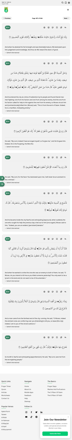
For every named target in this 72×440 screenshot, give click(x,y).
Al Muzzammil (6, 429)
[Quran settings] (2, 178)
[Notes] (52, 27)
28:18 (7, 193)
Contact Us (5, 398)
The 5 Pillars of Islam (55, 392)
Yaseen (3, 414)
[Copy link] (61, 27)
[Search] (62, 3)
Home (26, 386)
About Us (27, 389)
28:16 (7, 121)
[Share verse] (65, 27)
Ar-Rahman (5, 420)
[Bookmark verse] (57, 27)
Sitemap (27, 401)
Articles (4, 392)
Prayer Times (6, 386)
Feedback (27, 395)
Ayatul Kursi (5, 411)
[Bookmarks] (66, 3)
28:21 (7, 337)
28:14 (7, 27)
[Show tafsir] (48, 27)
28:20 (7, 292)
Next (65, 18)
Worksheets (5, 395)
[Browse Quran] (2, 184)
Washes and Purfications (56, 389)
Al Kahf (3, 426)
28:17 (7, 157)
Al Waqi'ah (5, 423)
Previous (7, 18)
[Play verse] (44, 27)
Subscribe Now (55, 433)
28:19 (7, 239)
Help (26, 398)
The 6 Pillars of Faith (55, 395)
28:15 (7, 63)
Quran (3, 389)
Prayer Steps (52, 386)
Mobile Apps (28, 392)
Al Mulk (4, 417)
